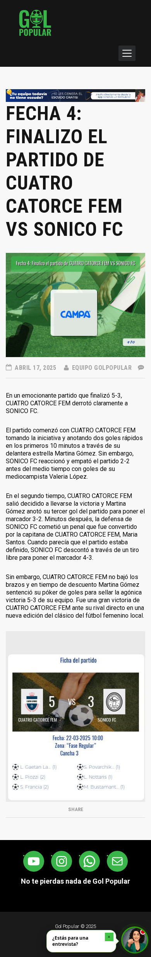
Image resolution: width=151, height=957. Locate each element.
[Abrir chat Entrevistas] (134, 940)
